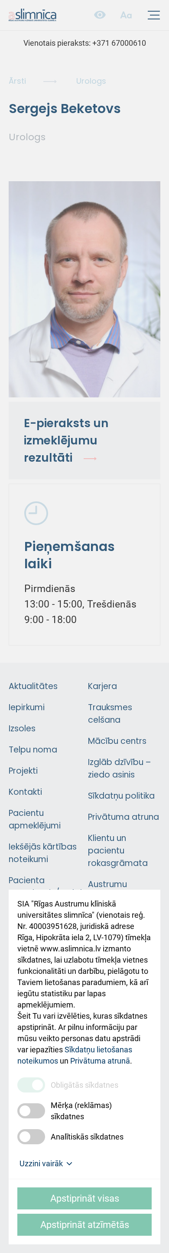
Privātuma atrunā (100, 1060)
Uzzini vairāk (41, 1163)
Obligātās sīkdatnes (84, 1084)
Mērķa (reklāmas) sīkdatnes (81, 1110)
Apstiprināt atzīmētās (84, 1224)
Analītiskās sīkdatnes (87, 1136)
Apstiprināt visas (84, 1198)
